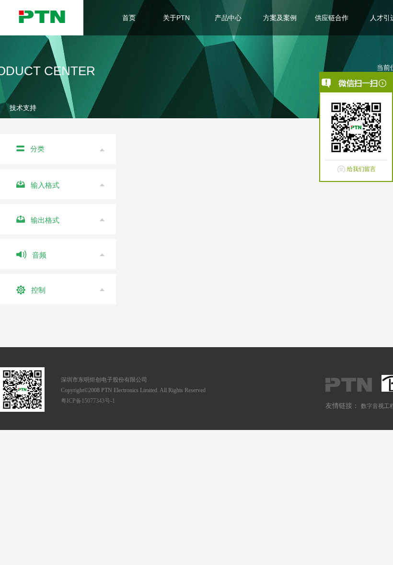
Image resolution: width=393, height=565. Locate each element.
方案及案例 (280, 18)
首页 (129, 18)
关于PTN (176, 18)
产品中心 (228, 18)
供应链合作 (331, 18)
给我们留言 (361, 169)
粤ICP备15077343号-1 (88, 400)
